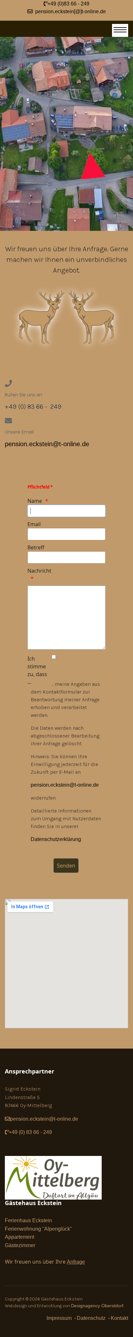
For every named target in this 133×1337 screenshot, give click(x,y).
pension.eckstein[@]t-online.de (69, 11)
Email (34, 524)
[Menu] (120, 30)
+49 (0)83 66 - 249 (68, 3)
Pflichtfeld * (40, 487)
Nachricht (39, 570)
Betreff (35, 547)
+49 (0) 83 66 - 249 (31, 1132)
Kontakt (119, 1318)
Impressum (59, 1318)
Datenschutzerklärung (56, 839)
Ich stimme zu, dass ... (37, 670)
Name (34, 500)
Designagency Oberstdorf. (98, 1305)
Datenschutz (91, 1318)
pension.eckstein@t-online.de (47, 443)
